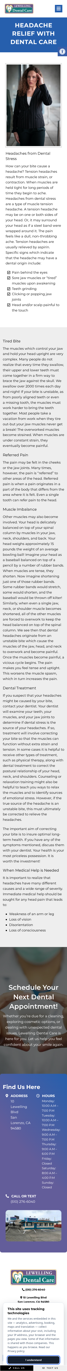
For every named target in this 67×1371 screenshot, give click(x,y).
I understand (33, 1359)
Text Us (52, 1368)
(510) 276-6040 (23, 1202)
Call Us (18, 1368)
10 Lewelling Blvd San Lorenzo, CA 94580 (21, 1114)
